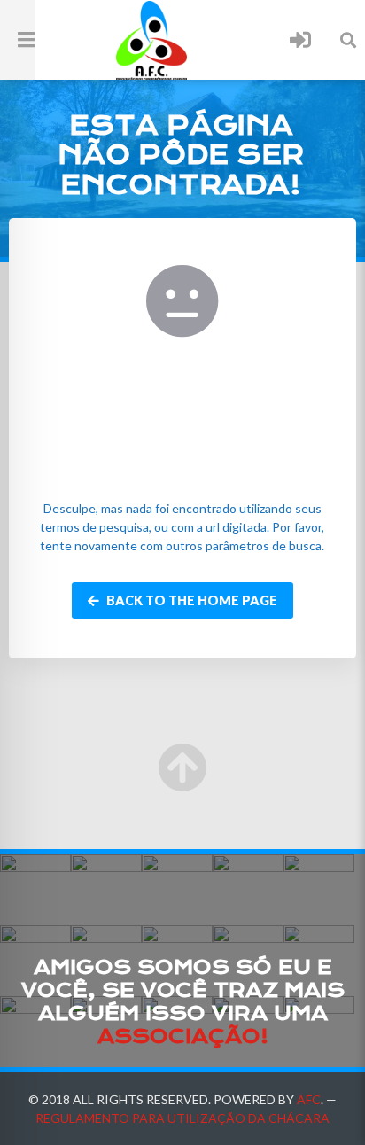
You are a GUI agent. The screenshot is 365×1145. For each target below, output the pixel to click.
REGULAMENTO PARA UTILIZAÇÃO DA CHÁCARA (182, 1118)
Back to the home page (190, 600)
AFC (309, 1099)
